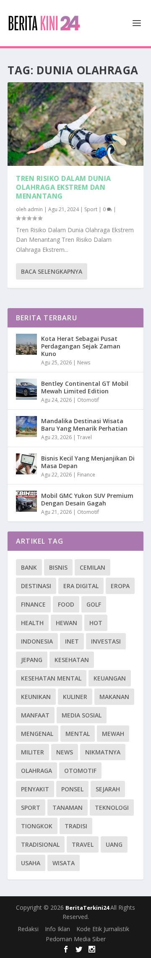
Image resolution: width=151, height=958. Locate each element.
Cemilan (92, 567)
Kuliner (75, 697)
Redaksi (28, 929)
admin (35, 209)
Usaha (30, 863)
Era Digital (81, 586)
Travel (84, 437)
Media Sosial (82, 715)
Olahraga (36, 771)
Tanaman (67, 807)
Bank (29, 567)
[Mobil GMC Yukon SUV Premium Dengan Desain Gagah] (26, 501)
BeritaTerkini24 (87, 907)
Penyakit (35, 789)
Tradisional (40, 844)
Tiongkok (36, 826)
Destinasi (36, 586)
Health (32, 623)
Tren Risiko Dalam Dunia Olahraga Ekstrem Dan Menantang (63, 187)
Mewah (113, 734)
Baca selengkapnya (51, 271)
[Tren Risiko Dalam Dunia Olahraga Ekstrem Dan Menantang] (75, 124)
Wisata (63, 863)
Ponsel (72, 789)
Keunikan (36, 697)
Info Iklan (57, 929)
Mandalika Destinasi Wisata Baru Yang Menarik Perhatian (84, 424)
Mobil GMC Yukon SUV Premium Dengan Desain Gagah (87, 499)
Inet (72, 641)
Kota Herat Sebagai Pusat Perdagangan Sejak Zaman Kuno (80, 346)
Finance (86, 474)
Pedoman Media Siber (76, 939)
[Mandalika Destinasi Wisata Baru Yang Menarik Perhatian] (26, 426)
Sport (90, 209)
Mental (77, 734)
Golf (93, 604)
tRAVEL (83, 844)
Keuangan (110, 678)
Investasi (106, 641)
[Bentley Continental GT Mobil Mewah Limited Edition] (26, 389)
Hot (95, 623)
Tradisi (76, 826)
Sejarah (108, 789)
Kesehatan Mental (51, 678)
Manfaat (35, 715)
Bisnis (58, 567)
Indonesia (37, 641)
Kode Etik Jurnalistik (102, 929)
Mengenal (37, 734)
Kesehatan (72, 660)
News (83, 362)
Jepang (31, 660)
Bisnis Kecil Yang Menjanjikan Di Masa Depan (88, 462)
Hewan (66, 623)
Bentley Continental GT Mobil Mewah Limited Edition (84, 387)
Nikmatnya (102, 752)
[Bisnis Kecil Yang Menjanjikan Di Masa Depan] (26, 463)
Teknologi (112, 807)
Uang (114, 844)
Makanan (114, 697)
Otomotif (88, 399)
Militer (32, 752)
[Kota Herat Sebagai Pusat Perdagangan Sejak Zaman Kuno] (26, 344)
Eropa (120, 586)
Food (66, 604)
